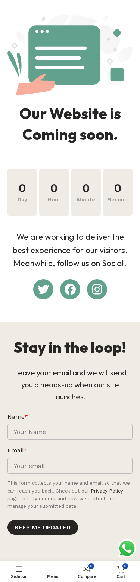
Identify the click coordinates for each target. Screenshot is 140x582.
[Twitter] (43, 289)
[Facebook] (70, 289)
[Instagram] (97, 289)
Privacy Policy (107, 491)
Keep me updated (43, 527)
